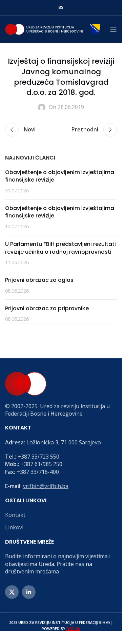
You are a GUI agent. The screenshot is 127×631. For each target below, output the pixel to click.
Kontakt (15, 515)
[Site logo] (52, 28)
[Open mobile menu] (113, 29)
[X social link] (12, 592)
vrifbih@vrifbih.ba (45, 486)
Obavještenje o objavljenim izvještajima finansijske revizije (59, 176)
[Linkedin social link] (29, 592)
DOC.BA (73, 628)
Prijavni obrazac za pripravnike (47, 308)
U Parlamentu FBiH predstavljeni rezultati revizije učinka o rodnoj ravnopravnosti (60, 247)
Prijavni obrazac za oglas (39, 280)
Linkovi (14, 527)
